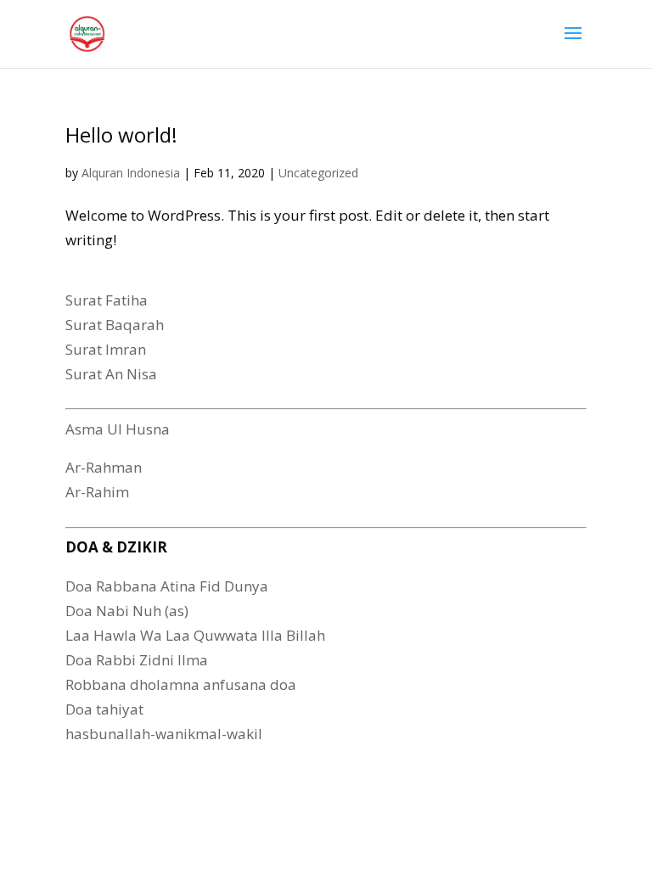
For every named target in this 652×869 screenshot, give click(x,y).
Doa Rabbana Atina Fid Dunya (166, 586)
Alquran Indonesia (131, 173)
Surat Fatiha (106, 300)
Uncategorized (318, 173)
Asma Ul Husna (117, 429)
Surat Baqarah (114, 324)
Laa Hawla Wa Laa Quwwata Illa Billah (195, 635)
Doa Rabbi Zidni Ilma (136, 660)
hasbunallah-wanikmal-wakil (163, 733)
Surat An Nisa (111, 374)
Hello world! (121, 135)
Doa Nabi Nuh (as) (126, 610)
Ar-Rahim (97, 492)
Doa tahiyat (104, 709)
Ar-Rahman (103, 467)
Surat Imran (105, 349)
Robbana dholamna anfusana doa (180, 684)
